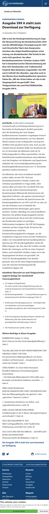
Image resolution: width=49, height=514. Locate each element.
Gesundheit (30, 482)
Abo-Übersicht (7, 496)
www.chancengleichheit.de (36, 464)
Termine (5, 487)
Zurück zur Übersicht (12, 11)
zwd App (5, 499)
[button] (45, 3)
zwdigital (29, 485)
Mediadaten (7, 473)
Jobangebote (7, 476)
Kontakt (5, 482)
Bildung (29, 476)
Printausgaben (31, 496)
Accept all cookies (19, 511)
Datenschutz (7, 485)
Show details (44, 511)
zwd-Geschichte (32, 499)
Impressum (6, 479)
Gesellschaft (30, 487)
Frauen (28, 473)
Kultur (28, 479)
